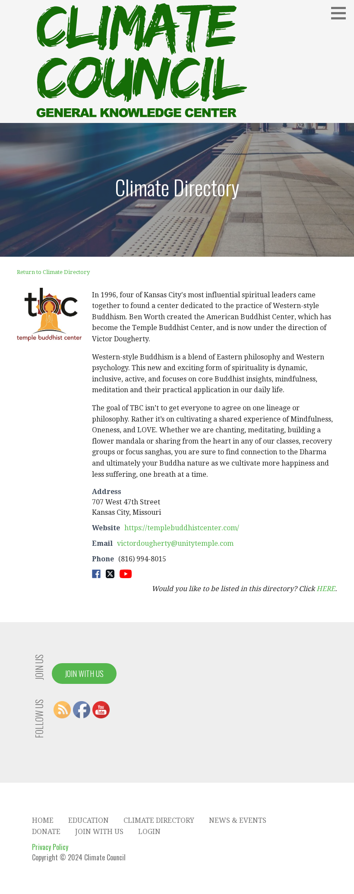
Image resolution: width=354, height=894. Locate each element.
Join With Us (84, 673)
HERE (325, 589)
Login (149, 832)
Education (88, 820)
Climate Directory (158, 820)
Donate (46, 832)
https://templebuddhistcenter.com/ (181, 528)
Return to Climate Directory (53, 272)
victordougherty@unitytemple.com (175, 543)
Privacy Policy (50, 847)
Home (43, 820)
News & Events (237, 820)
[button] (341, 13)
